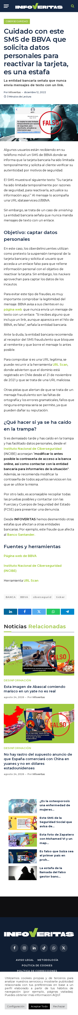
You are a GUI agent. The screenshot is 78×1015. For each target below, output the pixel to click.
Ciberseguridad (17, 21)
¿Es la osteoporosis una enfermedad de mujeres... (55, 805)
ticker (60, 597)
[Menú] (6, 6)
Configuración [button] (15, 1006)
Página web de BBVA (20, 556)
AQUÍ (56, 995)
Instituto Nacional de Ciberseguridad (33, 449)
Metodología (47, 960)
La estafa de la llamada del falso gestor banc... (53, 872)
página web (13, 309)
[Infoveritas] (39, 6)
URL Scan (31, 580)
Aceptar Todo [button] (39, 1006)
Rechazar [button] (59, 1006)
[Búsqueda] (72, 6)
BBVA (24, 597)
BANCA (11, 597)
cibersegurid (42, 597)
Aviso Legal (25, 960)
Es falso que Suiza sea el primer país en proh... (56, 855)
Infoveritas (15, 92)
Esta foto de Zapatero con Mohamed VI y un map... (57, 839)
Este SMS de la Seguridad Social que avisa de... (56, 822)
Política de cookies (37, 965)
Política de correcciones (37, 970)
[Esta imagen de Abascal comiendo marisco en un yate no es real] (39, 655)
